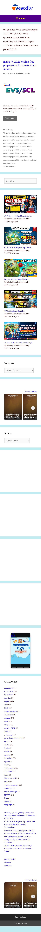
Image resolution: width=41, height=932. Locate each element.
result (6, 751)
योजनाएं (6, 802)
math (6, 721)
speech (7, 761)
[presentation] (33, 408)
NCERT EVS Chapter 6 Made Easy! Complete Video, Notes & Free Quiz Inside (18, 848)
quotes (7, 745)
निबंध (6, 798)
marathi (7, 718)
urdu (6, 781)
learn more (10, 118)
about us (7, 862)
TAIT (6, 765)
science (7, 755)
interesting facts (10, 711)
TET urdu (9, 130)
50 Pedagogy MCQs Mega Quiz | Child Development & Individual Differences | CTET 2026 (19, 816)
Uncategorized (10, 778)
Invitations (8, 715)
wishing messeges (11, 785)
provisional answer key (13, 738)
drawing (7, 698)
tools (6, 775)
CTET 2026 (8, 691)
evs (5, 705)
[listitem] (13, 407)
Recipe (7, 748)
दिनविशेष (7, 795)
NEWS (7, 731)
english (7, 701)
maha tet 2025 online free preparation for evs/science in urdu (19, 65)
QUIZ (6, 741)
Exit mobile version (20, 923)
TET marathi (9, 768)
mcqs (6, 725)
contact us (8, 866)
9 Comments (10, 166)
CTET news (8, 695)
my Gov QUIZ (9, 728)
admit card (8, 688)
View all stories (31, 391)
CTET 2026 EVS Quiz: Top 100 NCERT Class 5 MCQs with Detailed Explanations (19, 824)
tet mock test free (20, 140)
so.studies (8, 758)
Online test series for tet (12, 136)
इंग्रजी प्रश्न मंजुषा (10, 791)
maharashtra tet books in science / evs (20, 133)
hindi (6, 708)
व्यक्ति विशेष (8, 805)
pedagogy (8, 735)
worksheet (8, 788)
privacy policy (10, 859)
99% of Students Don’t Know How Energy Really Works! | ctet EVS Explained (17, 840)
